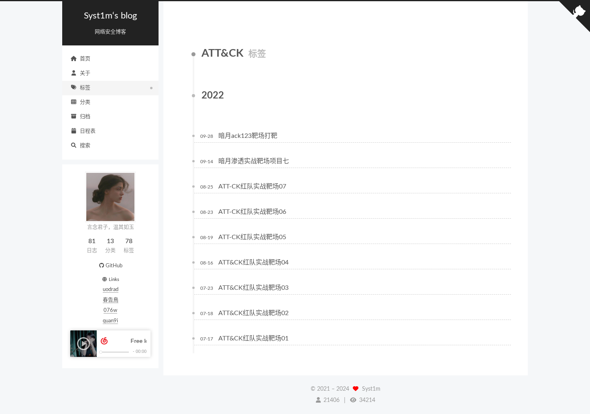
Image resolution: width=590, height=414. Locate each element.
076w (110, 310)
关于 (85, 73)
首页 (85, 58)
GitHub (114, 265)
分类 (85, 102)
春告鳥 (110, 300)
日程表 (88, 131)
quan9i (110, 321)
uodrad (110, 289)
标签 (85, 87)
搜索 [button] (85, 145)
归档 (85, 116)
